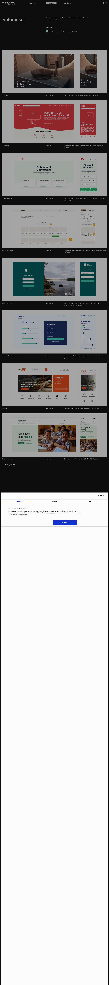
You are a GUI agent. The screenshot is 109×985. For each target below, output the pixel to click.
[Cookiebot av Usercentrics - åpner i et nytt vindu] (100, 496)
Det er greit (65, 522)
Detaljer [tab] (54, 501)
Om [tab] (90, 501)
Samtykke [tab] (18, 501)
